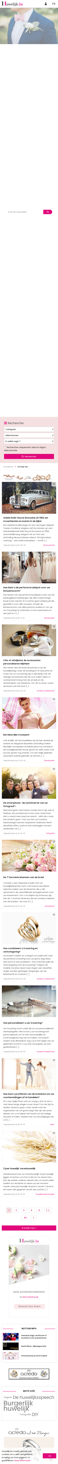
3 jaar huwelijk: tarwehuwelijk (19, 1168)
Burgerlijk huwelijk (18, 1406)
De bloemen (49, 906)
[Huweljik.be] (29, 1316)
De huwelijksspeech (33, 1397)
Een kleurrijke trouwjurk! (16, 734)
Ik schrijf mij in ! (29, 1228)
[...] (47, 1210)
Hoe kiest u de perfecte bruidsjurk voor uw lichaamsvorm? (26, 589)
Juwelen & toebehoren (45, 691)
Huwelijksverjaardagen (45, 1194)
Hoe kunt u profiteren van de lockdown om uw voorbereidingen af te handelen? (28, 1095)
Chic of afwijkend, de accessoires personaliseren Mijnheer (21, 662)
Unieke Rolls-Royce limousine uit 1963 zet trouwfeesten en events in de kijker (25, 519)
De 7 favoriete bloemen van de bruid (23, 877)
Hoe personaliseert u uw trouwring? (23, 1022)
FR (53, 4)
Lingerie (8, 1397)
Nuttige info (29, 1328)
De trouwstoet (48, 545)
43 (25, 1217)
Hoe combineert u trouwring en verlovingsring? (20, 950)
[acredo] (29, 479)
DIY (35, 1414)
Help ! (52, 1124)
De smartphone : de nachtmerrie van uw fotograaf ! (25, 804)
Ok (49, 1455)
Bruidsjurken (49, 618)
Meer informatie (22, 1460)
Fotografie (50, 833)
